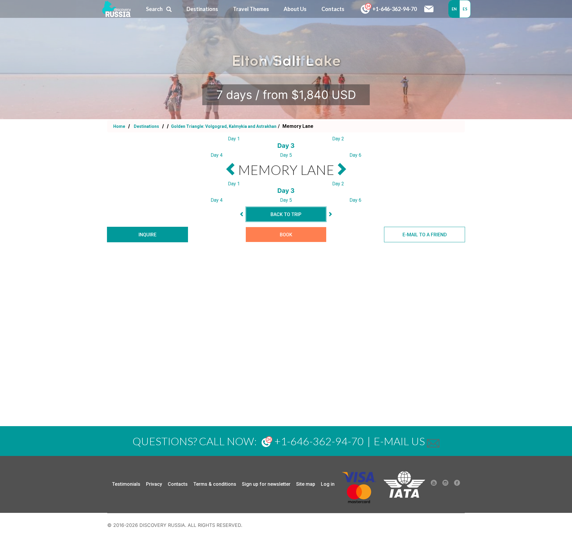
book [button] (286, 235)
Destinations (146, 126)
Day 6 (355, 155)
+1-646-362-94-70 (394, 9)
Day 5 (286, 155)
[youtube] (434, 484)
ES (465, 9)
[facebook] (457, 484)
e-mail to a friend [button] (424, 235)
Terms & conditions (214, 484)
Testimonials (126, 484)
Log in (328, 484)
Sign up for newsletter (266, 484)
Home (119, 126)
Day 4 (217, 155)
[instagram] (445, 484)
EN (454, 9)
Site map (305, 484)
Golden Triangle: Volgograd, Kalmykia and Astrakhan (223, 126)
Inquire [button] (147, 235)
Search (154, 9)
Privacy (154, 484)
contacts (332, 9)
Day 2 (338, 139)
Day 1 (234, 139)
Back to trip (286, 214)
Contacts (178, 484)
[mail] (433, 441)
